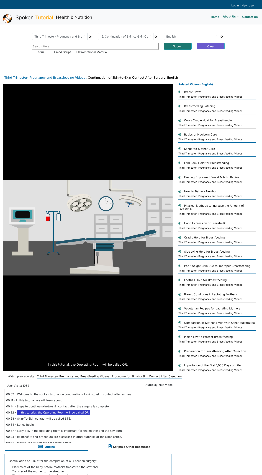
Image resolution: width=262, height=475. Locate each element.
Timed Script (62, 52)
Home (216, 17)
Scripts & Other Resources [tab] (131, 447)
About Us (230, 16)
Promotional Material (93, 52)
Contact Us (250, 17)
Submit (178, 46)
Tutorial (40, 52)
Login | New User (243, 5)
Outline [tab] (49, 447)
